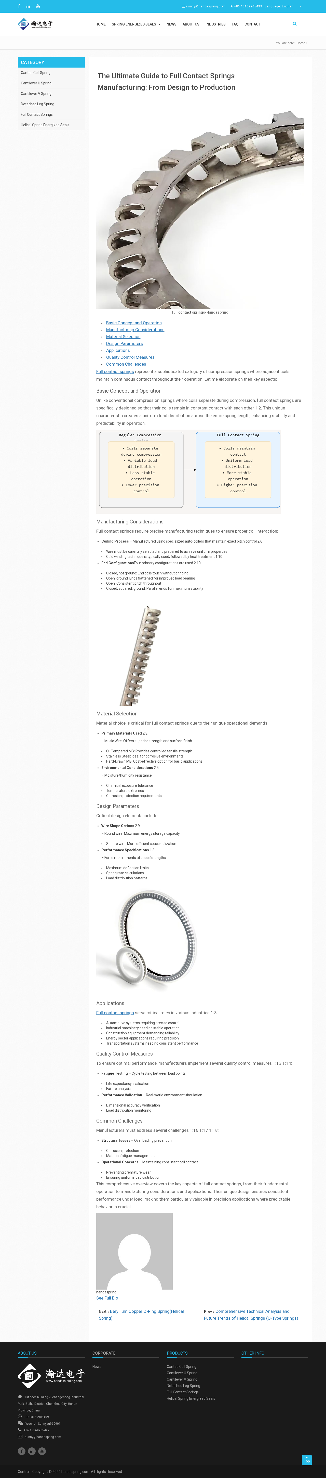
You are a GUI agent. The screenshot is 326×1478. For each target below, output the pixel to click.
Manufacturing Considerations (135, 329)
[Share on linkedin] (28, 6)
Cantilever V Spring (36, 94)
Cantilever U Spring (36, 83)
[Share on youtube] (38, 6)
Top (307, 1461)
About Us (191, 24)
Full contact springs (115, 371)
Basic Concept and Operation (134, 322)
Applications (118, 350)
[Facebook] (21, 1451)
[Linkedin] (32, 1451)
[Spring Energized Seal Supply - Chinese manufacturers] (51, 1376)
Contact (252, 24)
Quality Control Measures (130, 357)
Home (101, 24)
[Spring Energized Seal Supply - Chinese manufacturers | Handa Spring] (51, 24)
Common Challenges (126, 364)
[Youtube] (42, 1451)
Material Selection (123, 336)
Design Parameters (124, 343)
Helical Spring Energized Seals (45, 125)
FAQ (235, 24)
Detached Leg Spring (37, 104)
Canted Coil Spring (35, 73)
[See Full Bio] (121, 1298)
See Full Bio (107, 1298)
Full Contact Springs (37, 114)
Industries (216, 24)
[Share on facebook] (19, 6)
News (171, 24)
